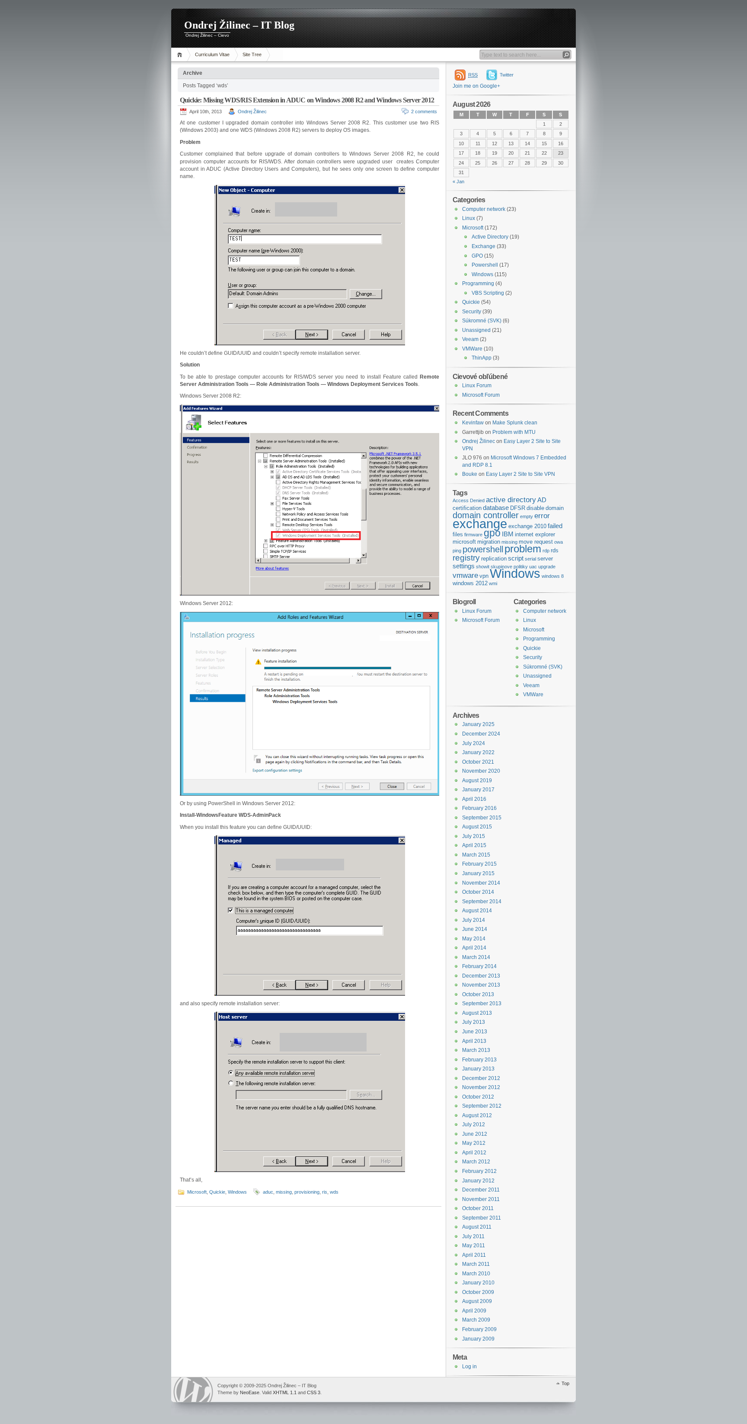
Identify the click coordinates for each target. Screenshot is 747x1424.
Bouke (469, 474)
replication (494, 558)
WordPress (193, 1389)
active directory (511, 499)
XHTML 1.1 (285, 1392)
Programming (478, 283)
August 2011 (477, 1227)
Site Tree (252, 54)
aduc (268, 1192)
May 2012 (473, 1143)
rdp (546, 550)
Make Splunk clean (514, 423)
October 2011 (478, 1208)
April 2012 (474, 1153)
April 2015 (474, 845)
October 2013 (478, 994)
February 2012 (479, 1171)
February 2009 (479, 1329)
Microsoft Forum (481, 395)
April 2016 (474, 799)
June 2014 (474, 929)
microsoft (464, 541)
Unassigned (476, 330)
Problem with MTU (514, 432)
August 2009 (477, 1301)
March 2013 (476, 1050)
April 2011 (474, 1255)
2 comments (424, 111)
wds (334, 1192)
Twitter (507, 74)
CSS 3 (313, 1392)
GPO (477, 256)
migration (488, 541)
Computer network (483, 209)
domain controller (486, 515)
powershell (483, 549)
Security (471, 312)
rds (555, 550)
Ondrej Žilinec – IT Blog (239, 25)
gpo (492, 533)
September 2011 (481, 1218)
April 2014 (474, 948)
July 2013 (473, 1022)
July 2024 (473, 743)
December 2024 (481, 734)
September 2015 (481, 818)
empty (526, 516)
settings (464, 566)
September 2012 (481, 1106)
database (496, 507)
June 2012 (474, 1134)
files (458, 534)
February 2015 (479, 864)
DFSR (517, 508)
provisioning (306, 1192)
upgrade (546, 566)
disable (535, 508)
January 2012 (478, 1181)
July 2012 (473, 1124)
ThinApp (482, 358)
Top (565, 1383)
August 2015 (477, 827)
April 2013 (474, 1041)
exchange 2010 (527, 526)
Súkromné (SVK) (481, 321)
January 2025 (478, 724)
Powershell (485, 265)
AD (541, 500)
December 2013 (481, 976)
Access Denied (469, 500)
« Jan (458, 181)
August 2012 (477, 1115)
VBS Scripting (488, 293)
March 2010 (476, 1274)
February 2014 (479, 966)
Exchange (483, 246)
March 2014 (476, 957)
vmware (465, 575)
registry (466, 557)
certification (467, 508)
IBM (508, 534)
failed (555, 525)
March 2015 (476, 855)
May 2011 (473, 1245)
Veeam (470, 339)
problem (522, 548)
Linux (468, 218)
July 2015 (473, 836)
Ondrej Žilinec (252, 111)
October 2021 (478, 762)
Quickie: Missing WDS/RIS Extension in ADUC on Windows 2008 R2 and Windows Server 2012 (307, 100)
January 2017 (478, 790)
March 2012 (476, 1162)
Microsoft (197, 1192)
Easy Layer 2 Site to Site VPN (520, 474)
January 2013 (478, 1069)
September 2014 (481, 901)
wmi (493, 583)
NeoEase (249, 1392)
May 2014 (473, 939)
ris (324, 1192)
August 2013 (477, 1013)
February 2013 (479, 1060)
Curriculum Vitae (212, 54)
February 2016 (479, 808)
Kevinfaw (473, 423)
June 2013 (474, 1032)
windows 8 (553, 576)
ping (457, 550)
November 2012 (481, 1087)
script (516, 558)
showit (482, 566)
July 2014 (473, 920)
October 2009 (478, 1292)
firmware (473, 534)
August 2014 (477, 911)
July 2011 (473, 1236)
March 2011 (476, 1264)
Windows (237, 1192)
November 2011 (481, 1199)
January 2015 (478, 873)
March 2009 (476, 1320)
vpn (483, 576)
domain (555, 508)
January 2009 (478, 1339)
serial (530, 558)
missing (284, 1192)
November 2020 (481, 771)
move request (536, 541)
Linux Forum (477, 385)
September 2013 (481, 1003)
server (545, 558)
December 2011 (481, 1190)
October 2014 (478, 892)
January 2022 (478, 752)
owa (558, 542)
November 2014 (481, 883)
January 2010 (478, 1283)
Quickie (217, 1192)
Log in (469, 1366)
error (542, 515)
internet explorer (535, 534)
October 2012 (478, 1097)
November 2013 (481, 985)
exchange (480, 523)
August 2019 (477, 780)
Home (181, 54)
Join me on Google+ (476, 86)
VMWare (472, 349)
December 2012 (481, 1078)
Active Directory (490, 237)
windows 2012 (470, 583)
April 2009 (474, 1311)
